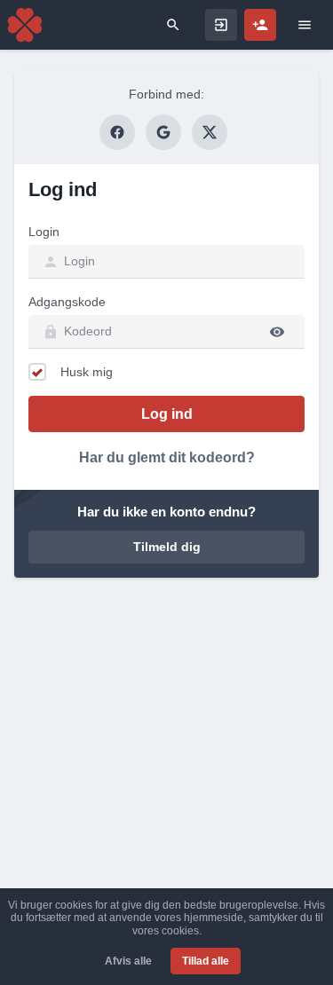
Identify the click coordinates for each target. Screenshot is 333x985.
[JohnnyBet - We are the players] (25, 25)
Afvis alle (128, 961)
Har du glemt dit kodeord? (167, 457)
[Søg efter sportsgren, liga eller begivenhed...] (173, 25)
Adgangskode (67, 302)
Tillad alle (205, 961)
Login (43, 232)
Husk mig (86, 372)
